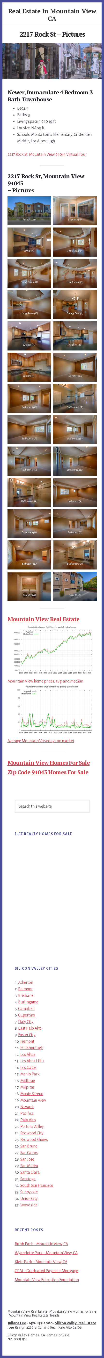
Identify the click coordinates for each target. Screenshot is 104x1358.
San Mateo (29, 1166)
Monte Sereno (31, 1094)
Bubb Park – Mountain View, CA (41, 1244)
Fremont (27, 1041)
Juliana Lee (16, 1323)
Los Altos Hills (32, 1061)
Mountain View (33, 1100)
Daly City (25, 1022)
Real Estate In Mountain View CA (52, 15)
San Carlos (29, 1153)
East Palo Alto (30, 1028)
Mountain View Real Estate (43, 619)
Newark (27, 1107)
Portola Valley (32, 1126)
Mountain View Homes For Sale (48, 762)
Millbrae (27, 1081)
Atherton (25, 982)
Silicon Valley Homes (23, 1335)
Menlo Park (30, 1074)
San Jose (27, 1159)
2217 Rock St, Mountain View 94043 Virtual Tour (47, 154)
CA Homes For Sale (55, 1335)
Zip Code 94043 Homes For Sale (47, 772)
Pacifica (27, 1113)
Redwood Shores (34, 1140)
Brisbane (25, 995)
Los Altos (27, 1054)
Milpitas (27, 1087)
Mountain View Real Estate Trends (34, 1315)
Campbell (26, 1009)
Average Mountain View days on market (40, 741)
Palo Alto (28, 1120)
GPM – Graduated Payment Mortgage (46, 1271)
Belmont (25, 989)
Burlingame (28, 1002)
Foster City (27, 1035)
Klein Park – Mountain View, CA (41, 1262)
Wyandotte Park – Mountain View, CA (46, 1253)
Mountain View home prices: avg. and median (45, 681)
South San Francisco (36, 1185)
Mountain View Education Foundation (47, 1280)
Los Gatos (28, 1067)
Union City (29, 1198)
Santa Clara (30, 1172)
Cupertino (26, 1015)
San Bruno (28, 1146)
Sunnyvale (29, 1192)
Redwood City (32, 1133)
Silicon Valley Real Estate (75, 1323)
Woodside (28, 1205)
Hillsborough (31, 1048)
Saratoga (28, 1179)
